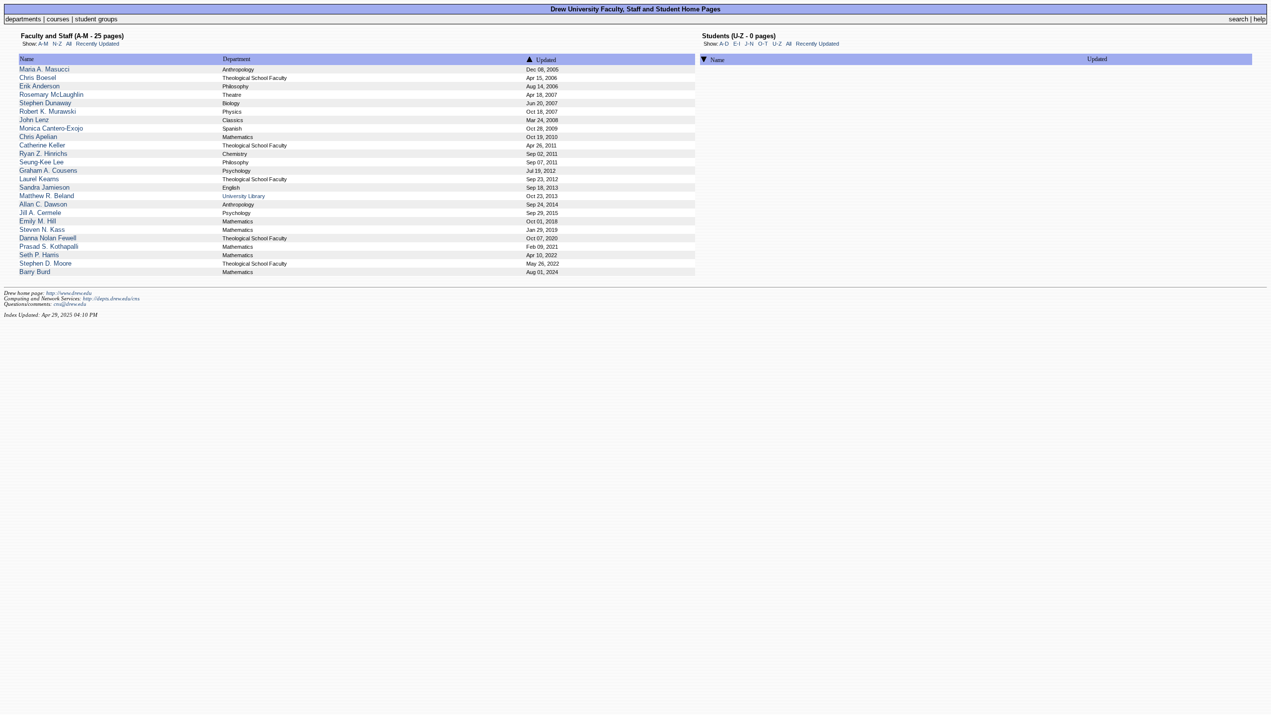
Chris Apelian (38, 137)
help (1260, 19)
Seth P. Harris (39, 255)
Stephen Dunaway (45, 103)
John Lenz (34, 120)
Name (27, 59)
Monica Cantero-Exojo (51, 128)
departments (23, 19)
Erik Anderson (39, 86)
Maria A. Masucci (44, 69)
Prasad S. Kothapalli (48, 246)
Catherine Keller (42, 145)
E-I (736, 44)
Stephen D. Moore (45, 263)
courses (58, 19)
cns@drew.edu (70, 304)
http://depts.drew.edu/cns (111, 298)
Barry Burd (34, 272)
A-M (43, 44)
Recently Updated (97, 44)
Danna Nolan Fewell (47, 238)
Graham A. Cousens (48, 170)
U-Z (777, 44)
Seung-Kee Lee (41, 162)
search (1238, 19)
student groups (96, 19)
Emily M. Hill (37, 221)
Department (236, 59)
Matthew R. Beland (46, 196)
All (68, 44)
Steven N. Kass (42, 229)
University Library (243, 196)
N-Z (57, 44)
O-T (763, 44)
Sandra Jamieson (44, 187)
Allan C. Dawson (43, 204)
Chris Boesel (37, 77)
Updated (546, 60)
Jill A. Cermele (40, 212)
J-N (749, 44)
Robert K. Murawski (47, 111)
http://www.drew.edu (69, 293)
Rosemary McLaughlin (51, 94)
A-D (724, 44)
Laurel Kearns (39, 179)
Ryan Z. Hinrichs (43, 153)
